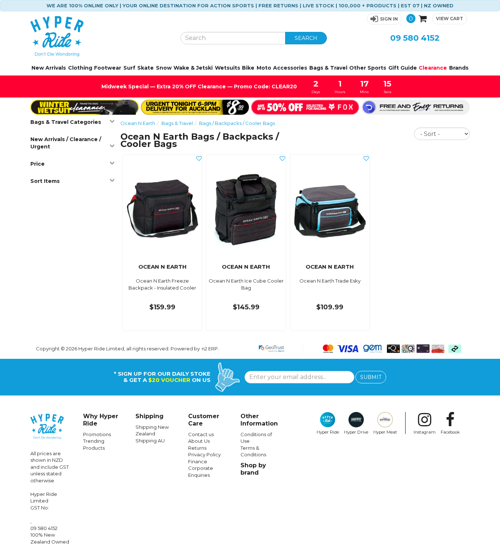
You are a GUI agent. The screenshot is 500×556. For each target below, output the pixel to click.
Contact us (201, 434)
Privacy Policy (204, 454)
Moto (264, 68)
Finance (197, 461)
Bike (248, 68)
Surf (129, 68)
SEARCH (306, 38)
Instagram (425, 432)
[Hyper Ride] (99, 36)
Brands (459, 68)
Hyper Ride (328, 432)
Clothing (80, 68)
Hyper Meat (385, 432)
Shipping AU (150, 440)
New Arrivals (48, 68)
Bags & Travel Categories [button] (65, 122)
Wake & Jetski (193, 68)
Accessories (290, 68)
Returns (197, 448)
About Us (199, 441)
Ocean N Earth (137, 123)
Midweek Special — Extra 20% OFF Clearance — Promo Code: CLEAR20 (199, 86)
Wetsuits (227, 68)
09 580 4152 (415, 38)
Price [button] (37, 164)
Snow (164, 68)
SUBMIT (370, 377)
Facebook (450, 432)
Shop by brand (253, 469)
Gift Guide (402, 68)
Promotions (97, 434)
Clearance (433, 68)
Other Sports (367, 68)
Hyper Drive (356, 432)
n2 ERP (210, 348)
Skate (145, 68)
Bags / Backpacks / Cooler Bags (237, 123)
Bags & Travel (328, 68)
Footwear (107, 68)
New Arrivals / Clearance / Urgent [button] (65, 143)
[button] (384, 19)
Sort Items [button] (45, 181)
